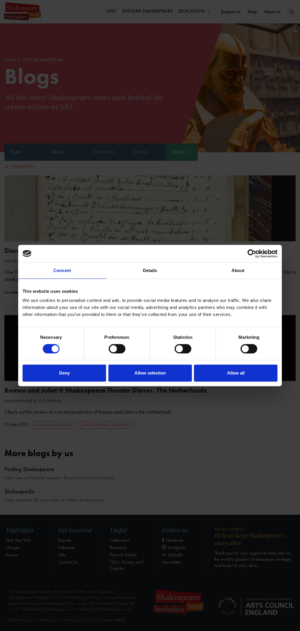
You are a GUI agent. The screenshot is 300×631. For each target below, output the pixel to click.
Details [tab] (150, 270)
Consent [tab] (62, 270)
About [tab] (237, 270)
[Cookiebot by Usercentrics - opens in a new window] (251, 253)
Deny (64, 372)
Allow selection (150, 372)
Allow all (236, 372)
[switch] (117, 348)
